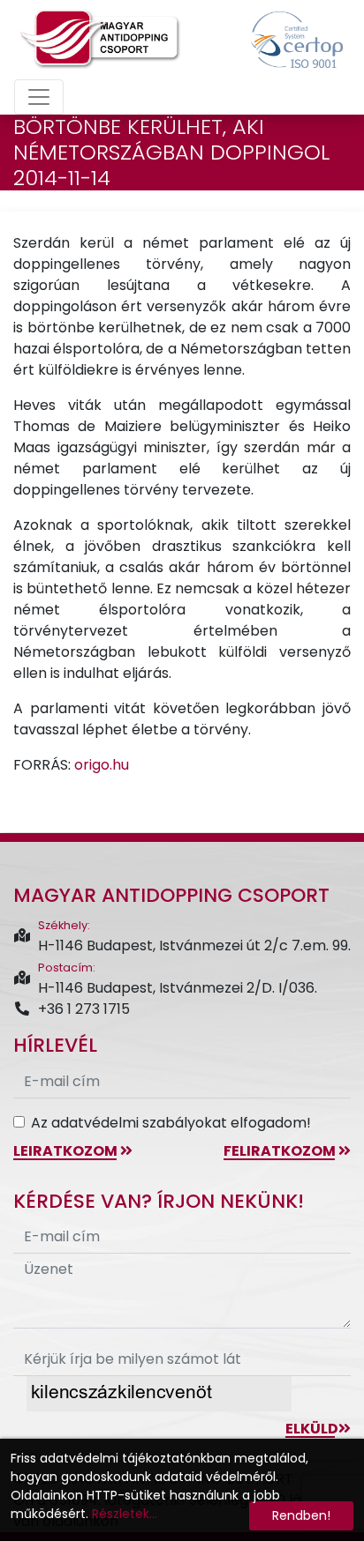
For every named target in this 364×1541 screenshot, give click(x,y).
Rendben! (301, 1515)
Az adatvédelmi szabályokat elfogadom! (171, 1123)
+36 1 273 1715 (84, 1009)
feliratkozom (281, 1151)
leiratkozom (66, 1151)
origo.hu (101, 765)
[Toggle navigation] (39, 97)
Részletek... (124, 1513)
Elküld (311, 1428)
